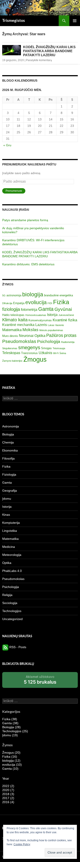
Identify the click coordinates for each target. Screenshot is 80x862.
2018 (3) (8, 794)
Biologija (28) (11, 727)
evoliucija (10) (12, 764)
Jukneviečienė (66, 315)
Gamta (46, 309)
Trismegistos (13, 21)
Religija (7, 595)
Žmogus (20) (11, 752)
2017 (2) (8, 798)
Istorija (52, 315)
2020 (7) (8, 790)
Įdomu (6, 498)
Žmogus (35, 359)
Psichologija (48, 341)
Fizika (61, 302)
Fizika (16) (9, 756)
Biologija (8, 434)
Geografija (9, 490)
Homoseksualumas (35, 315)
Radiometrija (67, 342)
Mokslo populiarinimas (51, 330)
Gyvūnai (63, 309)
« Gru (7, 145)
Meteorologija (11, 555)
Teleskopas (11, 353)
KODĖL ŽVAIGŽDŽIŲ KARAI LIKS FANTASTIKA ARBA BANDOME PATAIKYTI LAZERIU (49, 51)
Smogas (46, 348)
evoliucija (36, 302)
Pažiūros (54, 335)
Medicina (8, 547)
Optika (39, 335)
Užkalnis (45, 353)
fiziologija (11, 309)
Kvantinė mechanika (18, 325)
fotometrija (29, 309)
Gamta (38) (10, 723)
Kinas (6, 514)
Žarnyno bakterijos (12, 360)
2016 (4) (8, 802)
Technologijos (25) (15, 731)
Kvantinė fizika (65, 320)
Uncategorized (12, 619)
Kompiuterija (11, 522)
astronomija (13, 295)
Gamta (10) (10, 768)
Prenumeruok (14, 190)
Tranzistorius (29, 353)
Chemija (8, 442)
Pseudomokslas (19, 341)
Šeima (63, 353)
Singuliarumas (9, 348)
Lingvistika (9, 530)
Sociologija (9, 603)
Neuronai (26, 336)
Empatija (18, 303)
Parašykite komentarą (39, 60)
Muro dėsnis (10, 336)
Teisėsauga (59, 348)
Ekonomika (10, 450)
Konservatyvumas (40, 320)
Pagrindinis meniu (74, 20)
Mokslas (30, 329)
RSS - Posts (17, 647)
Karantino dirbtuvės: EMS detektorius (28, 264)
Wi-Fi (56, 353)
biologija (32, 294)
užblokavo (40, 681)
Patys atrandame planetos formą (25, 220)
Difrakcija (7, 303)
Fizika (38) (9, 719)
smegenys (29, 347)
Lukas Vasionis (56, 325)
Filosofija (8, 458)
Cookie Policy (22, 844)
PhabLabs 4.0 (12, 571)
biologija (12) (11, 760)
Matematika (12, 330)
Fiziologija (9, 474)
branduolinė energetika (58, 295)
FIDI (50, 303)
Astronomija (10, 426)
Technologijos (11, 611)
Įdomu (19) (10, 735)
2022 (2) (8, 786)
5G (4, 295)
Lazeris (41, 325)
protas (70, 335)
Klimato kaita (15, 319)
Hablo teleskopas (13, 315)
